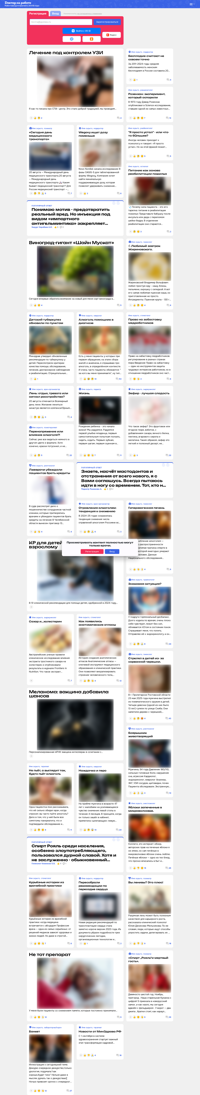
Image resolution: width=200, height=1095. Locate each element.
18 (170, 943)
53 (120, 379)
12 (120, 681)
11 (120, 455)
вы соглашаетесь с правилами (89, 14)
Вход (55, 13)
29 (170, 1017)
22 (170, 455)
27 (71, 1091)
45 (170, 868)
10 (170, 793)
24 (170, 644)
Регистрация (37, 13)
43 (170, 718)
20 (120, 830)
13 (170, 118)
